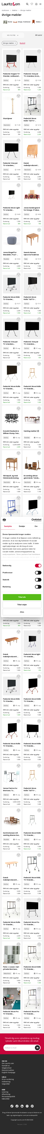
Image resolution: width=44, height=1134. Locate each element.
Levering (5, 1092)
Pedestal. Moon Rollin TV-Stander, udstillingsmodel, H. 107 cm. (32, 747)
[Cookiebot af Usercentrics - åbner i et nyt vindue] (31, 520)
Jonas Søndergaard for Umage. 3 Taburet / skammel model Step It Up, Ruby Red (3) (32, 212)
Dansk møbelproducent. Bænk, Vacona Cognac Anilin (10, 657)
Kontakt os (6, 1066)
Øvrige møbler (25, 10)
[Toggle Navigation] (40, 4)
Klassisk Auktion (8, 1070)
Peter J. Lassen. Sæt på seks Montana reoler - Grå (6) (11, 969)
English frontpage (8, 1072)
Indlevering (6, 1081)
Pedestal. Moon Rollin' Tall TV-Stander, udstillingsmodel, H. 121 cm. (31, 123)
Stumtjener (7, 118)
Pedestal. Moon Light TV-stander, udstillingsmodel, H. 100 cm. (11, 211)
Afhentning (6, 1094)
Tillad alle (22, 597)
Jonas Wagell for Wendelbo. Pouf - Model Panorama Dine (10, 255)
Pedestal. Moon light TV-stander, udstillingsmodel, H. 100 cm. (32, 657)
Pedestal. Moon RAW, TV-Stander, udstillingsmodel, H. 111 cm (11, 300)
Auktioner (5, 10)
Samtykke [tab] (8, 526)
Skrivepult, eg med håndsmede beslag (11, 477)
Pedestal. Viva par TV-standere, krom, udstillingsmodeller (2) (31, 77)
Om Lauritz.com (8, 1063)
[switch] (38, 572)
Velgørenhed (6, 1068)
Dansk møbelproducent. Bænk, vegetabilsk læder (10, 881)
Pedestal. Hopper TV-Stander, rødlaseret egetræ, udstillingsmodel (11, 77)
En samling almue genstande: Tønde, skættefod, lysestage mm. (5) (31, 479)
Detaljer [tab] (22, 526)
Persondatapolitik (8, 1096)
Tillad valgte (22, 605)
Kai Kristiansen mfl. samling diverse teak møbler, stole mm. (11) (11, 835)
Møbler (14, 10)
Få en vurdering (8, 1079)
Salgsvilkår (6, 1084)
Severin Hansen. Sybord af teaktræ (31, 253)
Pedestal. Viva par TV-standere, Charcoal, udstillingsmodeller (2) (11, 167)
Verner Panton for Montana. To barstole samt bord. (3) (11, 791)
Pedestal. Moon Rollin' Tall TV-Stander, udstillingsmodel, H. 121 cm (31, 793)
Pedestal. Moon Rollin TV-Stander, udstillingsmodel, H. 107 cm (11, 389)
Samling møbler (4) (31, 431)
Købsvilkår (6, 1099)
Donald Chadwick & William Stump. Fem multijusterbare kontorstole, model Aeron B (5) (11, 435)
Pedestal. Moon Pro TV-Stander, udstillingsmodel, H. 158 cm (31, 925)
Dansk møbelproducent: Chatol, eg (31, 165)
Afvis (22, 612)
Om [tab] (36, 526)
